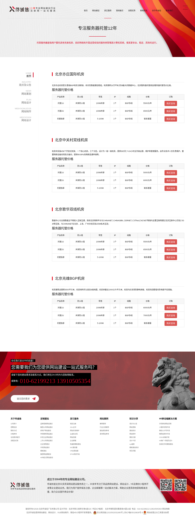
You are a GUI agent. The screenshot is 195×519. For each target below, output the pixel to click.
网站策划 (26, 92)
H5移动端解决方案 (168, 418)
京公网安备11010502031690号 (110, 513)
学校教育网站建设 (46, 434)
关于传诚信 (156, 11)
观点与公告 (133, 424)
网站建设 (95, 11)
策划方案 (132, 437)
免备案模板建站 (75, 444)
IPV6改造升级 (75, 454)
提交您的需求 (23, 398)
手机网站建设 (45, 447)
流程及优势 (14, 440)
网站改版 (73, 437)
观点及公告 (25, 83)
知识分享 (133, 418)
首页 (86, 11)
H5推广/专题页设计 (165, 440)
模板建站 (43, 451)
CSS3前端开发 (164, 437)
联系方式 (14, 430)
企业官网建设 (45, 444)
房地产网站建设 (45, 430)
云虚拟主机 (74, 434)
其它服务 (108, 11)
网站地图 (166, 509)
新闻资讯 (143, 11)
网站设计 (26, 101)
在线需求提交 (15, 437)
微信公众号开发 (164, 430)
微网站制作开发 (164, 434)
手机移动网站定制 (165, 424)
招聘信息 (14, 427)
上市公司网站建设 (46, 440)
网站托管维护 (74, 430)
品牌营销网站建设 (46, 424)
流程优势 (131, 11)
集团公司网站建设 (46, 427)
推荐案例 (103, 424)
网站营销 (132, 427)
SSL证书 (73, 427)
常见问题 (132, 451)
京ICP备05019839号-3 (133, 513)
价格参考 (14, 434)
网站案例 (104, 418)
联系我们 (169, 11)
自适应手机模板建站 (166, 444)
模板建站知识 (134, 447)
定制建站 (44, 418)
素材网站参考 (104, 434)
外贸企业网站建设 (46, 437)
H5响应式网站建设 (46, 457)
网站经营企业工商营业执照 (158, 513)
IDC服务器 (73, 447)
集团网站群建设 (45, 454)
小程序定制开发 (164, 427)
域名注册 (73, 424)
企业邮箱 (73, 440)
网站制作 (23, 110)
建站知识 (132, 430)
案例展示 (119, 11)
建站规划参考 (104, 430)
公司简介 (14, 424)
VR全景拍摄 (74, 451)
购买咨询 (171, 103)
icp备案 (132, 444)
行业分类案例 (104, 427)
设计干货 (132, 440)
